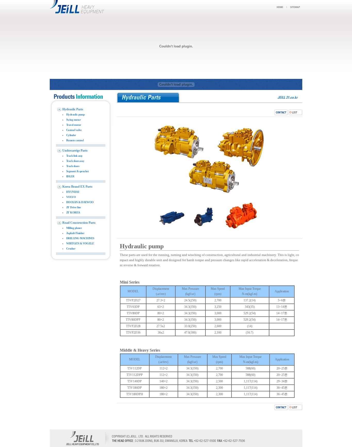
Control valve (74, 129)
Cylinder (71, 135)
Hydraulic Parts (72, 109)
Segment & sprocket (77, 171)
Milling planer (74, 227)
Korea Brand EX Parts (77, 186)
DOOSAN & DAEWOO (80, 202)
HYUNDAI (72, 191)
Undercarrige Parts (75, 150)
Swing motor (73, 119)
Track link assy (74, 155)
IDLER (70, 176)
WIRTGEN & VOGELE (80, 243)
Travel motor (73, 124)
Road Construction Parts (79, 223)
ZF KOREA (73, 212)
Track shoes (72, 166)
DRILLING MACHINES (80, 238)
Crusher (70, 248)
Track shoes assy (75, 160)
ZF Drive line (73, 207)
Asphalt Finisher (75, 233)
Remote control (74, 140)
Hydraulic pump (75, 114)
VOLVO (71, 196)
